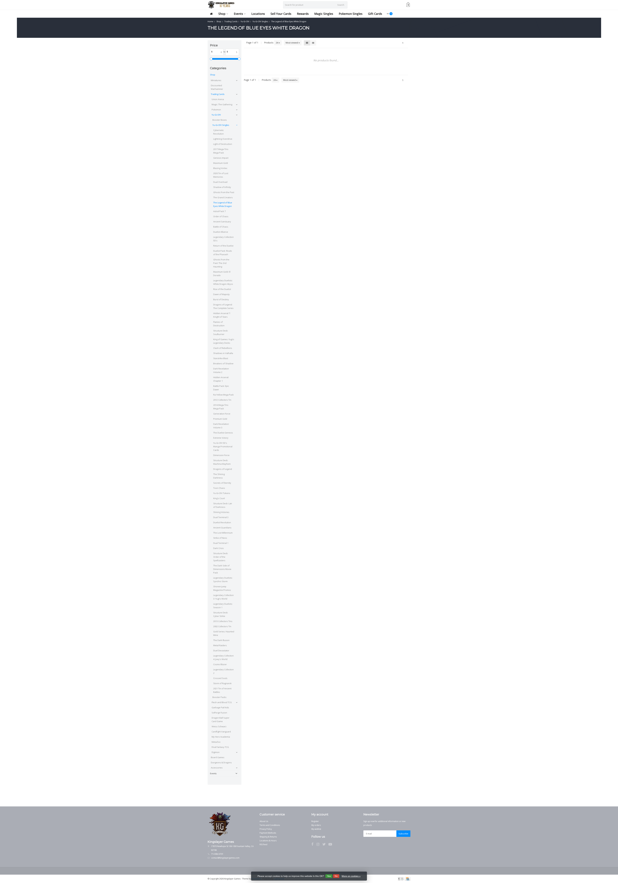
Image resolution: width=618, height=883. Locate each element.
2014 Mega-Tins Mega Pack (220, 407)
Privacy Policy (266, 829)
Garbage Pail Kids (220, 707)
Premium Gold (220, 418)
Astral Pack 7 (219, 211)
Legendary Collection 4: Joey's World (223, 657)
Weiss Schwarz (219, 726)
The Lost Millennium (223, 532)
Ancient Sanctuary (222, 221)
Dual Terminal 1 (220, 543)
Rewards (303, 14)
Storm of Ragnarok (222, 683)
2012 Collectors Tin (222, 399)
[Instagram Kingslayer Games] (319, 844)
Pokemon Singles (350, 14)
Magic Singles (323, 14)
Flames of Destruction (219, 324)
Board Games (217, 757)
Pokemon (216, 109)
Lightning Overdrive (222, 138)
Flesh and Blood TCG (222, 702)
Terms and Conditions (270, 825)
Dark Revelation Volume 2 (221, 370)
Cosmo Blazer (220, 664)
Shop (221, 14)
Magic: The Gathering (222, 104)
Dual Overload (220, 182)
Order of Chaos (220, 216)
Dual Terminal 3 (220, 517)
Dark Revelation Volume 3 (221, 426)
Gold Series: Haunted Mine (223, 633)
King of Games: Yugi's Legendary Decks (223, 341)
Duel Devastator (221, 650)
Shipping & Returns (268, 836)
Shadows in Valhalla (223, 353)
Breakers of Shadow (223, 363)
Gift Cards (375, 14)
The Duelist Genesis (223, 432)
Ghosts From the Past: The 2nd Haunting (221, 263)
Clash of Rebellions (222, 348)
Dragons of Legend (222, 469)
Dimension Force (221, 455)
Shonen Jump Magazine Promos (222, 588)
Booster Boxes (219, 119)
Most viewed (292, 42)
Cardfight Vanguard (221, 731)
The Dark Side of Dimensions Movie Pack (222, 569)
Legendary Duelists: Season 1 (223, 605)
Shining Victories (221, 512)
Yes (329, 876)
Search (340, 4)
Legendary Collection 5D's (223, 239)
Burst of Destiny (221, 299)
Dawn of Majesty (221, 294)
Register (315, 821)
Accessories (217, 767)
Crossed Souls (220, 678)
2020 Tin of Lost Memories (220, 175)
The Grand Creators (223, 197)
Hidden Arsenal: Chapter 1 (221, 379)
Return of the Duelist (223, 245)
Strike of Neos (220, 537)
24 (277, 42)
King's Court (219, 498)
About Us (264, 821)
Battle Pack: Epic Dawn (221, 388)
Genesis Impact (220, 157)
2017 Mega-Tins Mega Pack (220, 151)
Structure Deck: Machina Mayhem (222, 462)
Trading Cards (218, 94)
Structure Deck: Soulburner (220, 332)
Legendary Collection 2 (223, 671)
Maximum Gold (220, 163)
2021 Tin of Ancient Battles (222, 690)
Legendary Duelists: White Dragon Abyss (223, 282)
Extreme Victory (220, 437)
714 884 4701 (217, 854)
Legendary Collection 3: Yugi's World (223, 597)
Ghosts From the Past (223, 192)
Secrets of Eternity (222, 482)
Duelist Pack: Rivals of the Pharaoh (222, 252)
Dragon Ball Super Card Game (220, 719)
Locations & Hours (268, 840)
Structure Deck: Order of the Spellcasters (220, 557)
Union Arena (218, 99)
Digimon (216, 752)
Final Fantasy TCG (220, 747)
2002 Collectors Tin (222, 626)
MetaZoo (216, 741)
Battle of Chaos (220, 226)
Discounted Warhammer (217, 87)
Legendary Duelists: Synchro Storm (223, 579)
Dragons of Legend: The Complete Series (223, 306)
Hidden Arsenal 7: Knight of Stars (221, 315)
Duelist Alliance (220, 231)
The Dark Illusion (221, 640)
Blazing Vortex (220, 168)
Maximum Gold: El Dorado (221, 273)
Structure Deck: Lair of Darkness (222, 505)
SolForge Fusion (219, 712)
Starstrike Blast (220, 358)
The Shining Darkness (219, 476)
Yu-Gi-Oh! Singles (220, 125)
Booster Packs (219, 697)
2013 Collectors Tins (222, 621)
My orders (316, 825)
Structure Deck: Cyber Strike (220, 614)
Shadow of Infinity (222, 187)
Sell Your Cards (281, 14)
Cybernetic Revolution (218, 132)
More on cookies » (351, 876)
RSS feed (263, 844)
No (336, 876)
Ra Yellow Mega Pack (223, 394)
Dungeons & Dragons (221, 762)
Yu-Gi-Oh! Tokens (221, 493)
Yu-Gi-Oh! (216, 114)
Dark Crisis (218, 548)
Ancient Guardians (222, 527)
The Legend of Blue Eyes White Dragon (222, 204)
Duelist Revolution (222, 522)
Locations (258, 14)
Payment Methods (268, 833)
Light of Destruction (222, 144)
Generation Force (221, 413)
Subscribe (403, 833)
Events (238, 14)
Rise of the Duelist (222, 289)
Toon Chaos (219, 488)
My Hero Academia (221, 736)
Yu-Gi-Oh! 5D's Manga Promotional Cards (222, 446)
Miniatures (216, 80)
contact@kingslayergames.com (225, 857)
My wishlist (316, 829)
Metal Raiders (220, 645)
